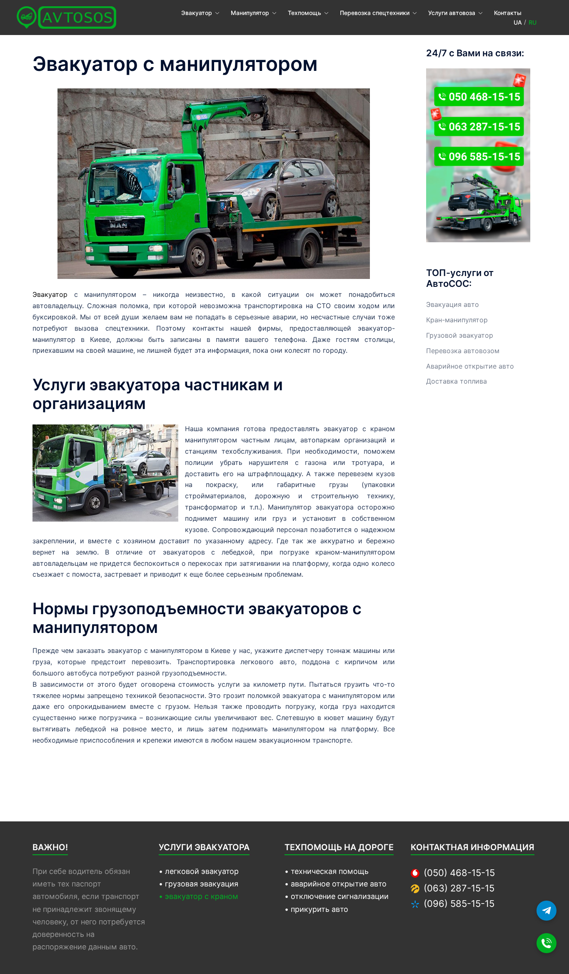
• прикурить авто (316, 909)
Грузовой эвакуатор (459, 335)
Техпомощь (304, 12)
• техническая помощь (326, 871)
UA (518, 22)
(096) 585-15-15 (459, 903)
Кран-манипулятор (457, 320)
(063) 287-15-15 (459, 888)
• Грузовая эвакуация (198, 883)
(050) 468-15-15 (459, 872)
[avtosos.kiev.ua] (66, 17)
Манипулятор (250, 12)
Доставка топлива (456, 381)
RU (533, 22)
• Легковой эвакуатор (199, 871)
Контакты (508, 12)
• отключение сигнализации (336, 896)
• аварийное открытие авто (335, 883)
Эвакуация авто (452, 304)
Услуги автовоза (451, 12)
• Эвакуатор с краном (198, 896)
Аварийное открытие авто (470, 366)
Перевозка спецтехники (374, 12)
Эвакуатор (196, 12)
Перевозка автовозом (462, 350)
